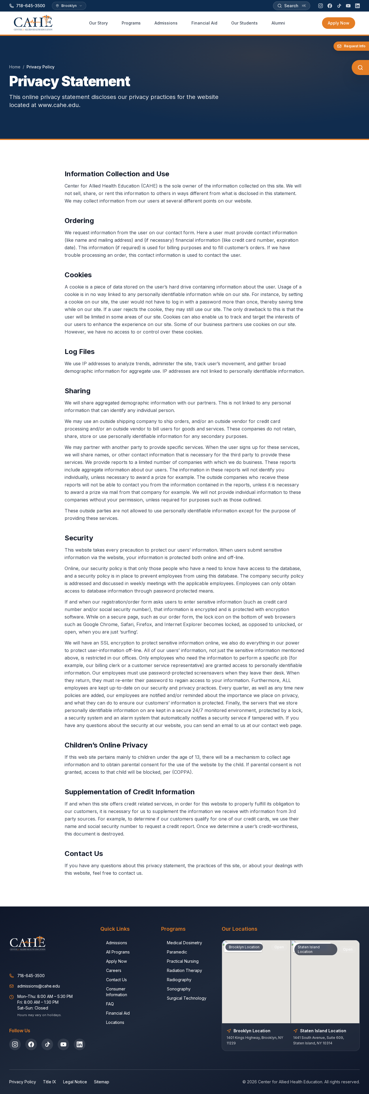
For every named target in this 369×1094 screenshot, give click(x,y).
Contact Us (116, 979)
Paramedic (177, 951)
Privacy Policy (22, 1081)
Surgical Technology (186, 998)
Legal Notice (75, 1081)
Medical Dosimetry (184, 942)
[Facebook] (329, 5)
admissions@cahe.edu (38, 986)
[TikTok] (339, 5)
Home (14, 66)
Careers (113, 970)
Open (279, 947)
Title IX (49, 1081)
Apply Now (338, 22)
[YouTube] (348, 5)
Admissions (116, 942)
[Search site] (360, 67)
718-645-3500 (31, 975)
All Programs (118, 951)
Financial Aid (118, 1013)
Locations (115, 1022)
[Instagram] (320, 5)
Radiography (179, 979)
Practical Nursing (183, 961)
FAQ (110, 1003)
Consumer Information (116, 991)
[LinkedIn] (357, 5)
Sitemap (101, 1081)
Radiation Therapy (184, 970)
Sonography (179, 988)
